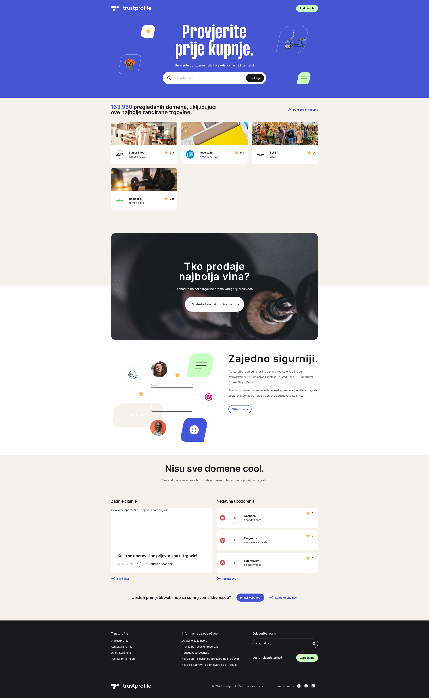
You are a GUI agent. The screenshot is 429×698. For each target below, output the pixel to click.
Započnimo (307, 657)
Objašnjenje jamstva (194, 640)
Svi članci (122, 578)
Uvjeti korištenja (121, 652)
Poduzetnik (307, 8)
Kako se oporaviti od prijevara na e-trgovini (209, 664)
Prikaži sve (229, 578)
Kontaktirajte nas (121, 646)
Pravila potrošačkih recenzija (200, 646)
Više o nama (240, 409)
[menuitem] (143, 641)
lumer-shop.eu (138, 156)
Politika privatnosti (123, 658)
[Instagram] (306, 686)
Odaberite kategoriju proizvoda (212, 304)
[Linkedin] (313, 686)
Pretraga (255, 78)
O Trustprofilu (119, 640)
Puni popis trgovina (305, 109)
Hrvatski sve (263, 643)
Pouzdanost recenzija (195, 652)
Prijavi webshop (250, 597)
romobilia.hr (136, 202)
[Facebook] (299, 686)
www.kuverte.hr (209, 156)
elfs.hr (274, 156)
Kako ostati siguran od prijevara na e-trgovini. (211, 658)
